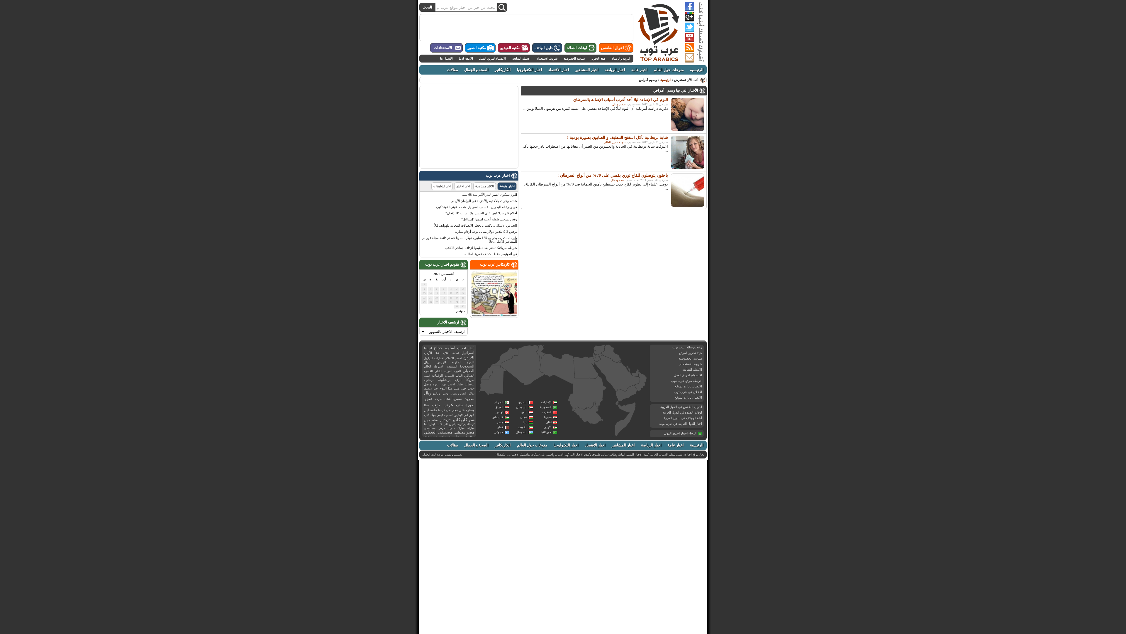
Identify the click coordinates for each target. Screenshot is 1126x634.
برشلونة (444, 379)
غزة (448, 410)
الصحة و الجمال (476, 70)
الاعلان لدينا (466, 58)
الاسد (458, 358)
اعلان (446, 353)
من (451, 436)
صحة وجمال (619, 104)
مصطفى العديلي (438, 432)
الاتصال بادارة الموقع (688, 386)
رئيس (463, 393)
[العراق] (611, 353)
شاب (447, 399)
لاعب (439, 424)
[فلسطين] (594, 356)
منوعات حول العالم (669, 70)
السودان (521, 407)
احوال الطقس (612, 48)
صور (428, 398)
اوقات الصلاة (577, 48)
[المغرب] (505, 356)
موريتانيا (546, 432)
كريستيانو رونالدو (452, 424)
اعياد (437, 353)
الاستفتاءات (443, 48)
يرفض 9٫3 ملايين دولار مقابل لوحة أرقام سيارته (486, 231)
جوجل (427, 384)
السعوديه (451, 366)
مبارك (460, 428)
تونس (499, 412)
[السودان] (587, 394)
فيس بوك (436, 415)
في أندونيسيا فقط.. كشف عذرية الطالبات (490, 254)
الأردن (548, 427)
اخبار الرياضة (615, 70)
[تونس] (541, 352)
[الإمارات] (635, 372)
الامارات (439, 358)
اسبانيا (428, 348)
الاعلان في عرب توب (688, 392)
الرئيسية (696, 70)
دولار (471, 393)
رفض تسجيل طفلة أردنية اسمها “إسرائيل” (489, 219)
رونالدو (437, 393)
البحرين (522, 402)
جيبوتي (498, 432)
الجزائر (498, 402)
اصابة (455, 353)
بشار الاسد (455, 384)
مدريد (451, 428)
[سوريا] (599, 350)
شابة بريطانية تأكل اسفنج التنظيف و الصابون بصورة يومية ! (617, 137)
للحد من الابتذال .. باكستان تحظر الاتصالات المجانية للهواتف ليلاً (475, 225)
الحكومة (456, 362)
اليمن (523, 412)
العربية (448, 371)
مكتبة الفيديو (510, 48)
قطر (500, 427)
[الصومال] (625, 419)
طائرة (459, 405)
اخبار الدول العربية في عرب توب (680, 423)
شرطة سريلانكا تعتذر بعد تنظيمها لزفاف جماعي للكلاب (481, 247)
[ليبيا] (557, 369)
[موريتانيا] (493, 381)
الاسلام (449, 358)
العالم (427, 366)
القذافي (469, 375)
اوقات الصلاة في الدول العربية (682, 412)
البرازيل (428, 358)
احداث (461, 348)
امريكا (470, 380)
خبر (435, 388)
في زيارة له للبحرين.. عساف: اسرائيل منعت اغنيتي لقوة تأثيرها (476, 207)
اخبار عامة (639, 70)
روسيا (446, 393)
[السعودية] (616, 373)
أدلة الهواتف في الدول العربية (683, 418)
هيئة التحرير (598, 58)
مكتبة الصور (476, 48)
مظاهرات (469, 436)
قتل (427, 415)
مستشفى (429, 428)
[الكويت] (620, 361)
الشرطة (439, 366)
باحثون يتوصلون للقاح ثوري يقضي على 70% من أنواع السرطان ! (612, 175)
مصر (500, 422)
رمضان (454, 393)
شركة (438, 399)
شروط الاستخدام (547, 58)
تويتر (443, 384)
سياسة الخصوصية (574, 58)
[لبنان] (594, 352)
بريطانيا (469, 384)
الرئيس (441, 362)
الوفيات (437, 375)
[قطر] (629, 371)
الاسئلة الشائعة (521, 58)
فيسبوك (449, 415)
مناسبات (440, 436)
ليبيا (525, 422)
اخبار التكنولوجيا (529, 70)
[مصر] (585, 368)
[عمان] (641, 381)
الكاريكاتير (503, 70)
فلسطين (497, 417)
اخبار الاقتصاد (558, 70)
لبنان (549, 422)
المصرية (449, 375)
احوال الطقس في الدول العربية (681, 407)
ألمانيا (471, 348)
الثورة (470, 362)
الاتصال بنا (446, 58)
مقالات (452, 70)
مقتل (458, 436)
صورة (469, 405)
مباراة (470, 428)
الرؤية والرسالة (620, 58)
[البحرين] (628, 367)
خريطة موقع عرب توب (686, 380)
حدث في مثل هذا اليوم (457, 388)
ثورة (435, 384)
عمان (523, 417)
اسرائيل (468, 352)
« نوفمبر (460, 311)
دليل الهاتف (544, 48)
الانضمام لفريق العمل (492, 58)
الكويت (522, 427)
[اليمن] (626, 393)
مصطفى (459, 432)
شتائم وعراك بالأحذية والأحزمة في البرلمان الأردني (484, 201)
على (462, 410)
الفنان (438, 371)
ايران (458, 380)
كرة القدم (468, 424)
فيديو (459, 414)
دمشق (428, 388)
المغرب (547, 412)
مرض (441, 428)
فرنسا (441, 410)
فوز (471, 415)
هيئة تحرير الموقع (690, 353)
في (466, 415)
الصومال (521, 432)
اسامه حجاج (444, 348)
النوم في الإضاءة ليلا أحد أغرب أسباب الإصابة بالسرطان (620, 99)
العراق (499, 407)
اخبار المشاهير (586, 70)
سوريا (548, 417)
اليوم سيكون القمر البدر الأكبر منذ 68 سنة (489, 194)
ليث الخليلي (429, 454)
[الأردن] (598, 357)
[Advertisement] (526, 27)
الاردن (468, 357)
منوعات (428, 436)
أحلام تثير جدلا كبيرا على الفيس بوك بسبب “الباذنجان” (481, 213)
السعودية (546, 407)
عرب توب (443, 404)
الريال (427, 362)
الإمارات (546, 402)
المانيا (459, 375)
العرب (457, 371)
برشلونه (429, 380)
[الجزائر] (522, 365)
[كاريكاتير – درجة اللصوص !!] (494, 315)
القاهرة (428, 371)
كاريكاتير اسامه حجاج (437, 420)
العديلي (468, 371)
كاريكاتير (459, 419)
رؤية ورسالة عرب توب (687, 347)
